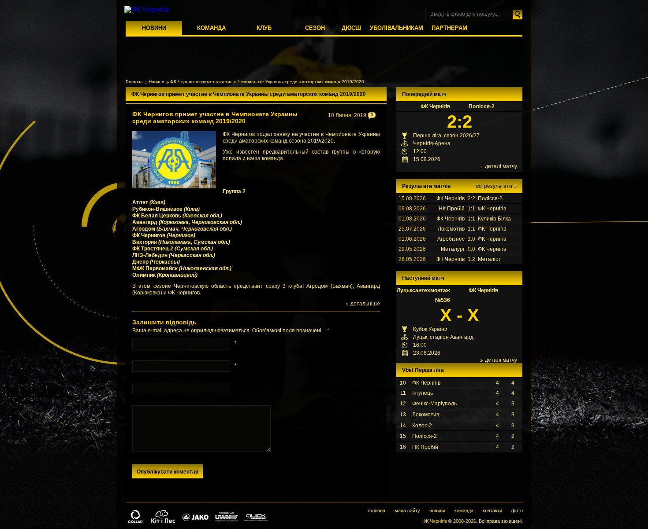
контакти (492, 510)
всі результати (494, 186)
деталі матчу (501, 166)
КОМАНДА (211, 28)
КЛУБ (264, 28)
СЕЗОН (315, 28)
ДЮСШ (351, 28)
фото (517, 510)
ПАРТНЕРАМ (449, 28)
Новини (156, 81)
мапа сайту (407, 510)
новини (437, 510)
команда (463, 510)
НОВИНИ (154, 28)
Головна (134, 81)
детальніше (365, 304)
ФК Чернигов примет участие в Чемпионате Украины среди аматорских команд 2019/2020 (215, 117)
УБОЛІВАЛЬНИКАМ (396, 28)
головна (376, 510)
